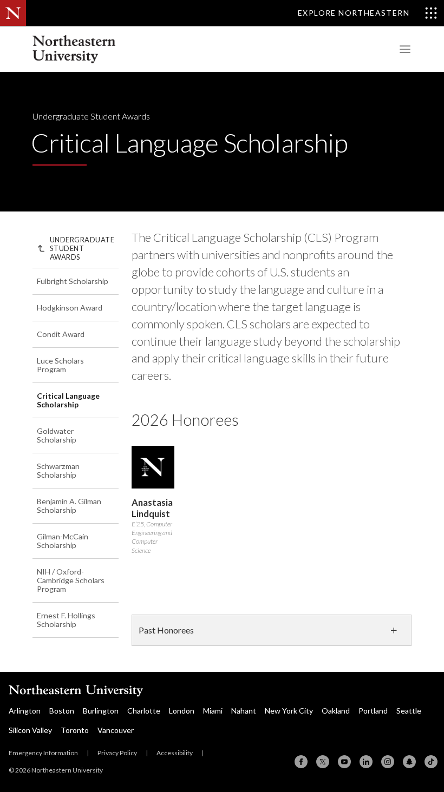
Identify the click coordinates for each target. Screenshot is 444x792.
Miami (213, 710)
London (181, 710)
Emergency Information (43, 753)
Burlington (101, 710)
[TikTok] (431, 761)
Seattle (408, 710)
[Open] (403, 49)
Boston (61, 710)
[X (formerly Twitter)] (322, 761)
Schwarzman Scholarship (58, 470)
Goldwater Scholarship (56, 435)
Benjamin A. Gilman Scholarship (69, 505)
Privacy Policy (117, 753)
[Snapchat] (409, 761)
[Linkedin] (366, 761)
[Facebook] (301, 761)
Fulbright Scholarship (72, 281)
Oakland (336, 710)
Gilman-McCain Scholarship (62, 541)
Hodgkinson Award (69, 307)
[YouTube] (344, 761)
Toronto (75, 730)
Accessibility (174, 753)
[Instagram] (387, 761)
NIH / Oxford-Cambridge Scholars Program (71, 580)
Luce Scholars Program (60, 365)
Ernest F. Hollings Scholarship (66, 620)
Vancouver (115, 730)
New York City (289, 710)
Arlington (25, 710)
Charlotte (143, 710)
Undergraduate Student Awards (91, 116)
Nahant (243, 710)
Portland (373, 710)
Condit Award (60, 334)
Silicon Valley (30, 730)
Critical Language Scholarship (68, 400)
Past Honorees (166, 630)
